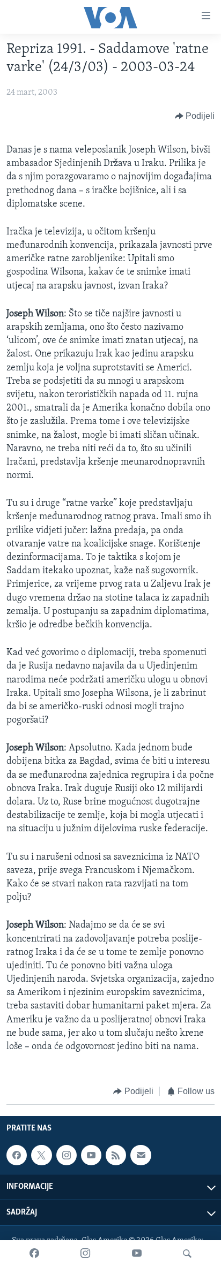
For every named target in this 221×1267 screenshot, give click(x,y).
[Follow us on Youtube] (91, 1155)
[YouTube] (136, 1253)
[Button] (195, 116)
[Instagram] (85, 1253)
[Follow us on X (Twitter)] (41, 1155)
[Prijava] (140, 1155)
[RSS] (116, 1155)
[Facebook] (34, 1253)
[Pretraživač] (187, 1253)
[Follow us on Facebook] (16, 1155)
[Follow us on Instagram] (66, 1155)
